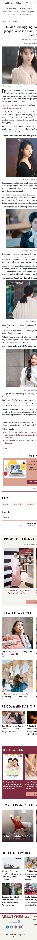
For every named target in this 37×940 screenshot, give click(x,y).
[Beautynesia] (12, 3)
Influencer (22, 9)
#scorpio (5, 504)
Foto (16, 12)
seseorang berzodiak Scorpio (12, 403)
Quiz (29, 9)
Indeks (8, 15)
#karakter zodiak (17, 504)
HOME (27, 3)
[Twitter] (11, 926)
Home (4, 21)
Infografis (31, 12)
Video (23, 12)
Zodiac (15, 21)
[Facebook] (7, 926)
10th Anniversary (11, 9)
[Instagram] (15, 926)
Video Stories (7, 12)
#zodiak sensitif (30, 504)
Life (9, 21)
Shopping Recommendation (22, 15)
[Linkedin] (19, 926)
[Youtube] (22, 926)
